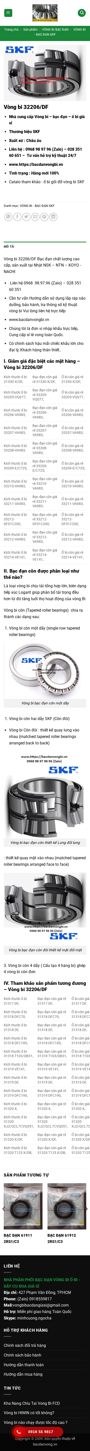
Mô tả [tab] (9, 246)
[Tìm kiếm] (82, 13)
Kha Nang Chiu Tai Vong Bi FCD (32, 1403)
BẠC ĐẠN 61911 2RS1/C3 (18, 1238)
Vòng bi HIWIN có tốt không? (29, 1412)
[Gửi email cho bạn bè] (35, 217)
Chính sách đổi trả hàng (25, 1345)
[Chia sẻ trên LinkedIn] (53, 217)
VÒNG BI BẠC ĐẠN (55, 29)
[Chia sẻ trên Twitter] (26, 217)
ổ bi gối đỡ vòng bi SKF (65, 182)
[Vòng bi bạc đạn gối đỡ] (45, 13)
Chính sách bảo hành (22, 1355)
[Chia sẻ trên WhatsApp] (8, 217)
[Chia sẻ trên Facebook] (17, 217)
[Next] (86, 1219)
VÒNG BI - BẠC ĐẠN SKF (37, 206)
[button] (8, 13)
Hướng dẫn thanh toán (24, 1364)
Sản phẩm (30, 29)
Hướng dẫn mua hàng (23, 1374)
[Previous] (4, 1219)
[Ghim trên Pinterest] (44, 217)
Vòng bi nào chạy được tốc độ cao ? (36, 1422)
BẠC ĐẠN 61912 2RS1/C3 (62, 1238)
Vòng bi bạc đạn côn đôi (28, 950)
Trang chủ (11, 29)
